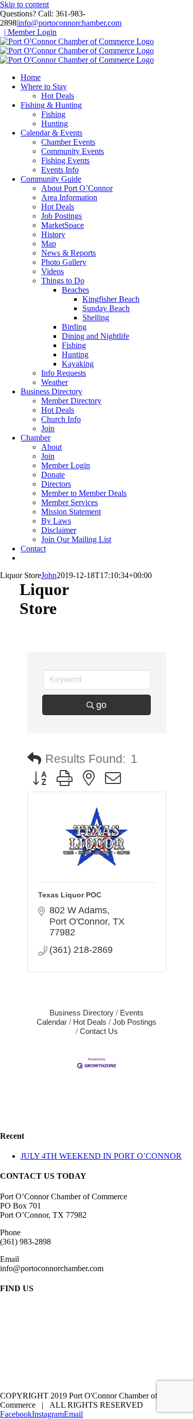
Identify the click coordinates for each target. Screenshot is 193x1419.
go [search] (101, 705)
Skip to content (24, 4)
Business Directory (81, 1012)
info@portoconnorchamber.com (69, 22)
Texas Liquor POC (69, 895)
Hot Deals (90, 1022)
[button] (34, 759)
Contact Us (99, 1031)
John (49, 575)
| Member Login (30, 32)
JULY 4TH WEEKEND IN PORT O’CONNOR (101, 1156)
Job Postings (134, 1022)
